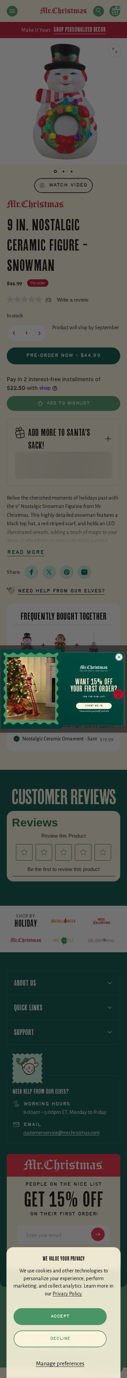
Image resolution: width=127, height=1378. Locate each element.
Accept (60, 1316)
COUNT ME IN (94, 706)
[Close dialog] (119, 657)
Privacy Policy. (67, 1293)
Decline (60, 1339)
